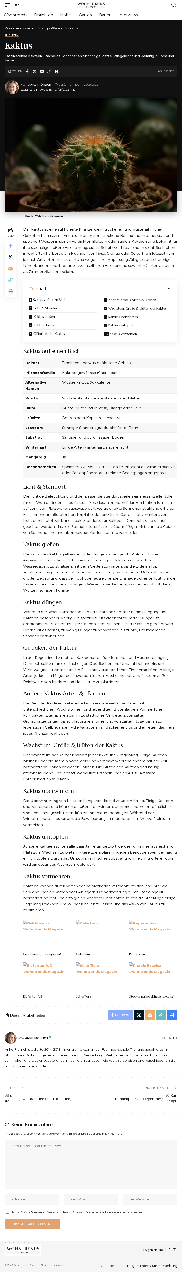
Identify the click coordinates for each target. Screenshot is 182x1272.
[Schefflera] (100, 976)
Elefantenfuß (32, 996)
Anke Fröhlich (39, 84)
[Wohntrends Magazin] (91, 5)
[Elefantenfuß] (47, 976)
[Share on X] (34, 71)
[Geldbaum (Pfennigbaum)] (47, 934)
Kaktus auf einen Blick (49, 299)
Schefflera (83, 996)
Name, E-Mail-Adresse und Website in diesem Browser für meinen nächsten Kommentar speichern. (78, 1212)
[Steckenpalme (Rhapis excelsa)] (153, 976)
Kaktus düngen (45, 325)
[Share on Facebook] (27, 71)
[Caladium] (100, 934)
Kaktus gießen (44, 316)
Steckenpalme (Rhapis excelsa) (152, 996)
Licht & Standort (46, 308)
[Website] (175, 1038)
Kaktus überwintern (123, 317)
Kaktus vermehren (123, 334)
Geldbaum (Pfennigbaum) (42, 954)
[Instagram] (174, 1250)
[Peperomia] (153, 934)
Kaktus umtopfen (121, 325)
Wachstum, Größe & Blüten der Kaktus (137, 308)
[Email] (42, 71)
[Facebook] (169, 1250)
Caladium (83, 954)
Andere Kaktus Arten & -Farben (132, 300)
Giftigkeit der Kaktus (49, 333)
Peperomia (137, 954)
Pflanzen (12, 35)
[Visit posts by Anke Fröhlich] (12, 87)
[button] (9, 5)
